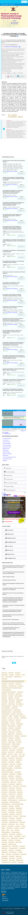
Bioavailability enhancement (6, 747)
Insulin (21, 705)
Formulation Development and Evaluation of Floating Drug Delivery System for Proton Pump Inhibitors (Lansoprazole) (13, 344)
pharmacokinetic (12, 701)
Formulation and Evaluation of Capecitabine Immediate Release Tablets (13, 262)
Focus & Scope (6, 440)
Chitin (3, 676)
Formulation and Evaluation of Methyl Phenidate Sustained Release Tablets (12, 295)
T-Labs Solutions (10, 913)
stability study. (20, 116)
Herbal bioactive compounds (14, 802)
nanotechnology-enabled (13, 822)
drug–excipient (18, 788)
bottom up (3, 828)
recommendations (11, 812)
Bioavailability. (4, 697)
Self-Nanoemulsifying (11, 725)
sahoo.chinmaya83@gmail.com (11, 44)
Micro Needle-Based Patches (7, 816)
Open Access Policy (7, 445)
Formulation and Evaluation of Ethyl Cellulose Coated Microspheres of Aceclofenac (14, 380)
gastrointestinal (4, 685)
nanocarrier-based (19, 798)
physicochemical (20, 713)
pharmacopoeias (19, 812)
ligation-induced (18, 856)
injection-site (17, 697)
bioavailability (4, 693)
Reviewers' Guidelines (7, 453)
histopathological (5, 858)
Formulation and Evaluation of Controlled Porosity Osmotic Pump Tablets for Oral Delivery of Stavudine (14, 35)
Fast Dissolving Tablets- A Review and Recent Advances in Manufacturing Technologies (12, 332)
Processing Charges (9, 486)
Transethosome (4, 794)
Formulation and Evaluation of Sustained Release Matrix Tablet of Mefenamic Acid (13, 389)
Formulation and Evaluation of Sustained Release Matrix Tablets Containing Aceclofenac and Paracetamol (13, 192)
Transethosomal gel (12, 792)
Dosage (3, 854)
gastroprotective (4, 856)
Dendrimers (4, 826)
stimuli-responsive (11, 703)
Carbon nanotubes (10, 826)
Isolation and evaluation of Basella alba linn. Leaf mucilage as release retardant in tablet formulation (13, 179)
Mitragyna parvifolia (19, 860)
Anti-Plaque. (13, 723)
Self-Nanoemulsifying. (16, 729)
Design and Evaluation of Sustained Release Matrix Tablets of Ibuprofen (14, 369)
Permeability (4, 717)
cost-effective (17, 674)
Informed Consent (6, 441)
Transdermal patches (9, 676)
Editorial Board (17, 908)
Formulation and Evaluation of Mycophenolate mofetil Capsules (14, 251)
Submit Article (8, 468)
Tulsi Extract (12, 721)
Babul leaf (3, 838)
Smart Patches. (15, 816)
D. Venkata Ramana (15, 41)
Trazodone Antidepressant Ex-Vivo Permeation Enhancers (12, 687)
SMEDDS (10, 715)
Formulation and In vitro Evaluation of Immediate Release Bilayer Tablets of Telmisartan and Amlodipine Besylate (12, 228)
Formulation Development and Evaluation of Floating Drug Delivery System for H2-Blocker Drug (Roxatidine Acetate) (14, 357)
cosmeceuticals (19, 790)
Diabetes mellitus (15, 707)
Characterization (9, 828)
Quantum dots (17, 826)
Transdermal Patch (5, 814)
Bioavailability (15, 715)
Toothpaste (11, 836)
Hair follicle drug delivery (12, 800)
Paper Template (8, 475)
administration (11, 672)
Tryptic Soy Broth (15, 846)
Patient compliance (17, 709)
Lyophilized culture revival (6, 846)
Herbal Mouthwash (5, 721)
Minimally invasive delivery (6, 711)
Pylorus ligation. (20, 862)
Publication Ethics (6, 452)
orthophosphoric (5, 852)
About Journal (5, 4)
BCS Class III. (15, 747)
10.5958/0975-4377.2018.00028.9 (11, 46)
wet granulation (14, 115)
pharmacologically (20, 723)
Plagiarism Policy (6, 448)
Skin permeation (20, 792)
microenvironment (5, 796)
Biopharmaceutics (12, 731)
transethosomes (4, 788)
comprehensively (12, 699)
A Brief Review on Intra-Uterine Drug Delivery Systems (14, 161)
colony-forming (4, 842)
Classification (19, 731)
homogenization (23, 735)
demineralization (4, 674)
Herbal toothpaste (17, 836)
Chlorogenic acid (5, 808)
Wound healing (4, 784)
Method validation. (16, 854)
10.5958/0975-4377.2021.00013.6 (11, 171)
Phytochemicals (13, 782)
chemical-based (4, 719)
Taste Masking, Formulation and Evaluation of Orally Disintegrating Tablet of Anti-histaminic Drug (14, 241)
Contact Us (12, 4)
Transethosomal (4, 790)
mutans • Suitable (18, 842)
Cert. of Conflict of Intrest (11, 482)
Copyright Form (9, 479)
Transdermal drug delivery (6, 689)
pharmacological (4, 731)
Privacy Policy (5, 450)
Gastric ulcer (14, 862)
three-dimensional (11, 693)
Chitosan (23, 674)
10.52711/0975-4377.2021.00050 (11, 312)
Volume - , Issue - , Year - (15, 73)
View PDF (11, 76)
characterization (19, 693)
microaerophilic (17, 840)
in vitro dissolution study (12, 116)
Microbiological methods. (13, 848)
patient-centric (4, 703)
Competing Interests (7, 438)
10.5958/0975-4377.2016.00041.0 (11, 276)
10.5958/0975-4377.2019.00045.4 (11, 288)
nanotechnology (4, 701)
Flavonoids (19, 782)
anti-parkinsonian (12, 790)
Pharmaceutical (8, 854)
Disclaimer (5, 460)
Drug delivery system (17, 676)
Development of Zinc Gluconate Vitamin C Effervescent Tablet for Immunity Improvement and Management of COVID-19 (14, 320)
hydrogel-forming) (19, 699)
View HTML (21, 76)
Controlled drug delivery (6, 832)
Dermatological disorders (6, 804)
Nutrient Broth (22, 846)
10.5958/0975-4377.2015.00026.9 (11, 349)
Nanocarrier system (12, 794)
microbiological (4, 840)
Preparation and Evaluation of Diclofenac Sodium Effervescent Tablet (13, 307)
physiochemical (11, 719)
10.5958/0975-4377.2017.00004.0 (11, 220)
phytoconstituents (11, 798)
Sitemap (23, 908)
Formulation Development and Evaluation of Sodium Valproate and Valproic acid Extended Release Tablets (13, 204)
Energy (12, 830)
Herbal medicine (19, 784)
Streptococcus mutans (12, 844)
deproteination (17, 672)
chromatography (22, 848)
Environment (17, 830)
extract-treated (11, 860)
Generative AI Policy (7, 446)
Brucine (9, 729)
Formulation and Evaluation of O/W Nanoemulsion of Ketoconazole (11, 283)
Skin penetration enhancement (7, 709)
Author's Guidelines (10, 471)
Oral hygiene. (21, 838)
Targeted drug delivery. (16, 832)
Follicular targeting (5, 802)
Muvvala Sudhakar (7, 41)
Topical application (19, 808)
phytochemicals (11, 776)
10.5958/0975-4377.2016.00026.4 (11, 362)
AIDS (9, 115)
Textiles (7, 830)
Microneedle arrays (19, 703)
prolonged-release (11, 810)
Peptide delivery (15, 705)
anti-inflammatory (23, 717)
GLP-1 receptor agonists (6, 707)
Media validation (4, 848)
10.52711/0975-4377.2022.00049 (11, 324)
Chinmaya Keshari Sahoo (11, 40)
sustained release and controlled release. (9, 691)
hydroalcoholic (11, 856)
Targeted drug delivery (18, 695)
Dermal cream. (4, 810)
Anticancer (22, 828)
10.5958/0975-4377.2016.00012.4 (11, 184)
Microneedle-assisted (12, 685)
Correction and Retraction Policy (9, 457)
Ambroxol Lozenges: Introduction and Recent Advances (14, 272)
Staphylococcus (19, 834)
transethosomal (11, 788)
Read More (21, 173)
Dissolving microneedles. (17, 711)
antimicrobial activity (14, 838)
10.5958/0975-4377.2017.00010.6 (11, 196)
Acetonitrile (20, 852)
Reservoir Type (19, 814)
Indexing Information (10, 490)
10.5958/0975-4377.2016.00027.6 (11, 300)
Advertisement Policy (7, 458)
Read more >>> (23, 430)
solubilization (19, 725)
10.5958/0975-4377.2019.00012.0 (11, 208)
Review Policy (5, 455)
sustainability (11, 674)
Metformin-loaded (11, 741)
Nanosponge (11, 695)
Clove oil (23, 836)
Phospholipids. (19, 794)
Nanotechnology (11, 784)
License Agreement (7, 443)
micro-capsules (21, 747)
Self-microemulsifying (5, 713)
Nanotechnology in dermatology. (17, 804)
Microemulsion (22, 715)
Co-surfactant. (9, 717)
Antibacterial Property (5, 723)
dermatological (12, 796)
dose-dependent (5, 860)
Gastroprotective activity (6, 862)
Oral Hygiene (18, 721)
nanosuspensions (12, 820)
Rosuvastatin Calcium (12, 852)
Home (3, 908)
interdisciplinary (4, 818)
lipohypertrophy (4, 699)
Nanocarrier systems (22, 800)
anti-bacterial (16, 717)
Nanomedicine (16, 828)
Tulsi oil (8, 838)
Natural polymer (4, 678)
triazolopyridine (4, 683)
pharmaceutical (4, 672)
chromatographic (18, 850)
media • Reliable (11, 842)
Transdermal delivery (5, 782)
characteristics (18, 719)
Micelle (17, 824)
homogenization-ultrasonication (7, 735)
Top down (23, 826)
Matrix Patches (12, 814)
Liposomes (22, 824)
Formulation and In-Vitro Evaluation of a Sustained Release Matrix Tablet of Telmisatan (12, 216)
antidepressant (11, 683)
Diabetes (3, 830)
